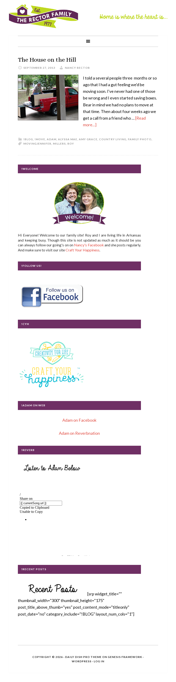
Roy (70, 143)
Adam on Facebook (79, 420)
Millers (59, 143)
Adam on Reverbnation (79, 433)
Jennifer (44, 143)
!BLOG (28, 139)
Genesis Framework (125, 657)
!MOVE (40, 139)
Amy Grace (88, 139)
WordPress (81, 661)
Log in (99, 661)
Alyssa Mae (67, 139)
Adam (51, 139)
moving (30, 143)
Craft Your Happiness (82, 250)
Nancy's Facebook (89, 245)
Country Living (112, 139)
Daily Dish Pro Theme (83, 657)
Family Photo (139, 139)
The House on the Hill (47, 59)
